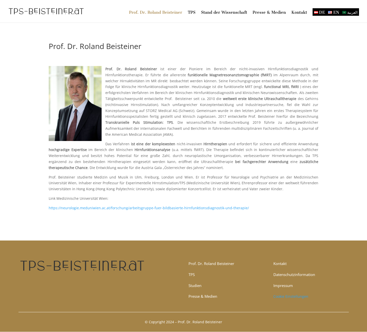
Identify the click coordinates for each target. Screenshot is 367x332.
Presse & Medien (269, 13)
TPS (191, 13)
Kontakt (299, 13)
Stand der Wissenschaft (224, 13)
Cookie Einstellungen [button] (290, 296)
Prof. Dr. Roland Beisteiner (155, 13)
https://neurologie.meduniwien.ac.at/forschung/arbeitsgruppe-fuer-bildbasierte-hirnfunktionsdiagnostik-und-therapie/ (149, 208)
